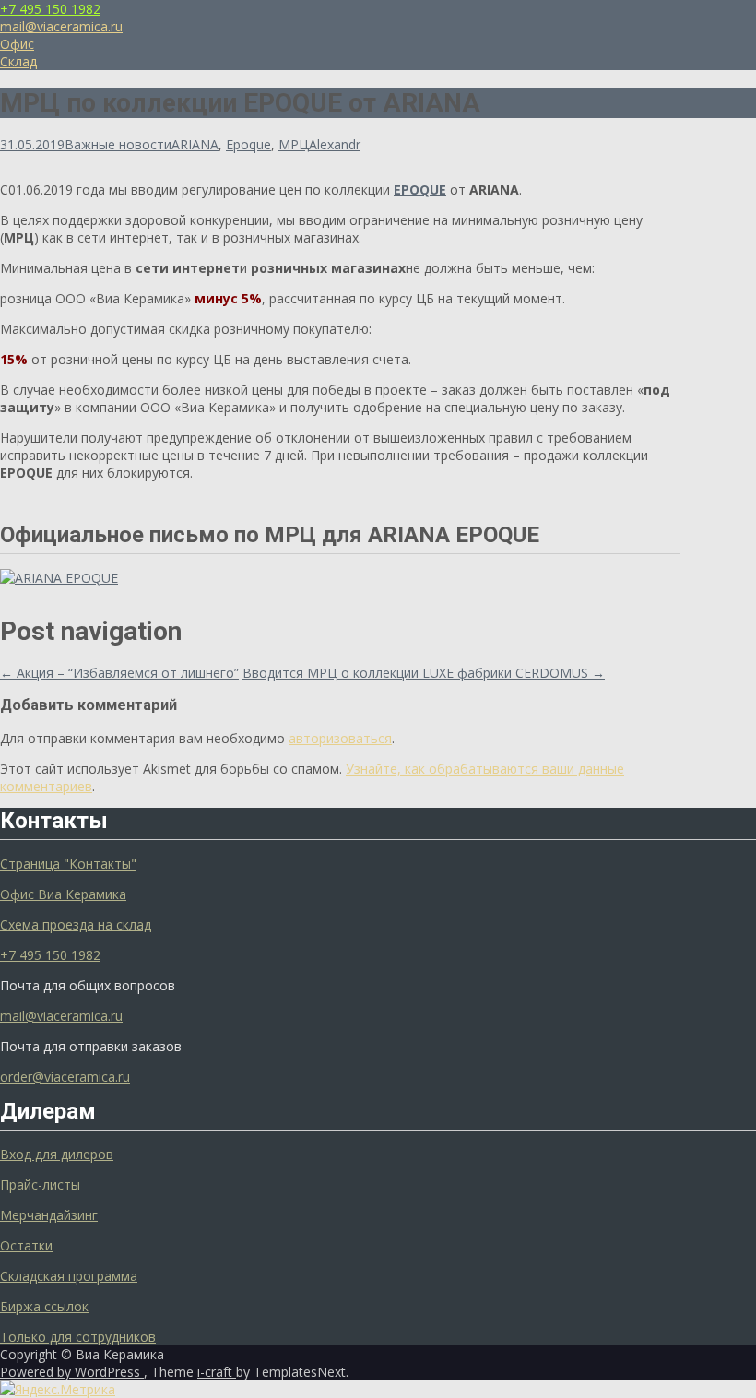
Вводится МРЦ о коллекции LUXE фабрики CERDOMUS (423, 672)
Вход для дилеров (56, 1154)
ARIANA (195, 144)
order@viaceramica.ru (65, 1076)
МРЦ (293, 144)
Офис (17, 44)
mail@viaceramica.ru (61, 26)
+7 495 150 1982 (50, 9)
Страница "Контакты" (68, 863)
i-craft (216, 1371)
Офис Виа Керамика (63, 894)
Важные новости (118, 144)
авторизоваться (340, 738)
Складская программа (68, 1276)
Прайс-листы (40, 1184)
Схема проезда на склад (75, 924)
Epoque (248, 144)
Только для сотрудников (78, 1336)
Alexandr (334, 144)
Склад (18, 61)
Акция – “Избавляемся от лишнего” (119, 672)
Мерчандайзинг (49, 1215)
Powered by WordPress (72, 1371)
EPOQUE (420, 189)
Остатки (26, 1245)
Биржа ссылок (44, 1306)
